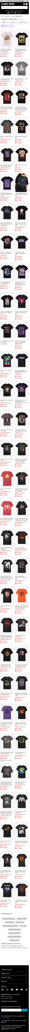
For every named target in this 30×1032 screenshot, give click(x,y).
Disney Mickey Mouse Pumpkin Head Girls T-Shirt (20, 872)
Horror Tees (23, 926)
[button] (2, 4)
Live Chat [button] (16, 994)
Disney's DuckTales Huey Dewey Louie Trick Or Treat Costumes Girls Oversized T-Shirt (21, 519)
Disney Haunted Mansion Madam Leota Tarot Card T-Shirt (21, 694)
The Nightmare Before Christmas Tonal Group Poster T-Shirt (21, 431)
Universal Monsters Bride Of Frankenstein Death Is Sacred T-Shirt (21, 490)
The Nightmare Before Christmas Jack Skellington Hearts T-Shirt (21, 401)
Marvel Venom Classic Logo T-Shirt (20, 812)
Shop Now (21, 1)
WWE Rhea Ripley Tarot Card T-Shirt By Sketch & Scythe (6, 194)
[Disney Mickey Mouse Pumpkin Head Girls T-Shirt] (22, 860)
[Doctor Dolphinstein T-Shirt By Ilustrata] (7, 271)
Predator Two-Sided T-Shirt (6, 371)
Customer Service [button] (6, 969)
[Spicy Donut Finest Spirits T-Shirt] (7, 389)
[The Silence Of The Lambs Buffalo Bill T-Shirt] (7, 68)
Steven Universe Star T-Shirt (6, 489)
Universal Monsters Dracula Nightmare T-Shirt (21, 548)
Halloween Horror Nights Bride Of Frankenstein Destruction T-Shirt (21, 460)
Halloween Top (20, 922)
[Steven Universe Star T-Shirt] (7, 478)
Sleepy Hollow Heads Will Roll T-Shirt (7, 548)
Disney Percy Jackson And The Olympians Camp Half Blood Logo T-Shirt (21, 607)
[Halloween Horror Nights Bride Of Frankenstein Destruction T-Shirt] (22, 448)
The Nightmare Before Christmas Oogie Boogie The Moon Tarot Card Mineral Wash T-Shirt (7, 813)
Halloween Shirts (9, 922)
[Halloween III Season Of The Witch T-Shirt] (7, 682)
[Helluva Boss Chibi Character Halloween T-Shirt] (22, 242)
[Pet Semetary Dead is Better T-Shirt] (7, 889)
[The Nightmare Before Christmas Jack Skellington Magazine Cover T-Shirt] (22, 271)
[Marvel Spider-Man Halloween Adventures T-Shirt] (22, 565)
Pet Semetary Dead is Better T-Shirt (6, 901)
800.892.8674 (4, 1028)
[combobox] (14, 7)
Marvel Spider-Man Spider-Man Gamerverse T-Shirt (7, 519)
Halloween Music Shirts (14, 929)
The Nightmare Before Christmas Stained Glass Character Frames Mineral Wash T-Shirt (21, 108)
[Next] (27, 1)
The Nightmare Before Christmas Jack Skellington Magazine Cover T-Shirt (20, 283)
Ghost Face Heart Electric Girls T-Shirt (7, 430)
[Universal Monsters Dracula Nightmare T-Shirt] (22, 537)
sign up (24, 1010)
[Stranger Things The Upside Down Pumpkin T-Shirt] (22, 712)
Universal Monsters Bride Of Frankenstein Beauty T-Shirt (21, 842)
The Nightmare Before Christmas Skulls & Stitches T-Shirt (6, 50)
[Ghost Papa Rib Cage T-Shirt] (22, 126)
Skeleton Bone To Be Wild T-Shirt (7, 460)
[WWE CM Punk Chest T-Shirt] (22, 154)
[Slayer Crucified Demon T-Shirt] (7, 126)
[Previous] (1, 1)
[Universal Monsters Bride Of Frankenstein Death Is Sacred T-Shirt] (22, 478)
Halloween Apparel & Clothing (10, 926)
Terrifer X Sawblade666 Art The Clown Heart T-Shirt (6, 312)
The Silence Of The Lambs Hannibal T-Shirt (21, 79)
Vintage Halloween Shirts (14, 936)
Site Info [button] (3, 981)
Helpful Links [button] (5, 973)
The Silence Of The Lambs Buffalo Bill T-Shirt (7, 79)
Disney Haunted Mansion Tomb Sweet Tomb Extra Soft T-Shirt (7, 724)
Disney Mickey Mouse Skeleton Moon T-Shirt (6, 665)
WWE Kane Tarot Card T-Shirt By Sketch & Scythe (7, 107)
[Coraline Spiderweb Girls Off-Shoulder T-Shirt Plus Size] (22, 182)
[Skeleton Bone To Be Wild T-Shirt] (7, 448)
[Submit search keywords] (2, 7)
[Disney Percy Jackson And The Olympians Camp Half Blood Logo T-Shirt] (22, 595)
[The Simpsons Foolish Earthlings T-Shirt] (22, 771)
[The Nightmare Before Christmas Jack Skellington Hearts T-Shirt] (22, 389)
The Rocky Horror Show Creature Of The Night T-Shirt (21, 901)
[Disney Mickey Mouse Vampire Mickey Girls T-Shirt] (7, 860)
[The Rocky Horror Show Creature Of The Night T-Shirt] (22, 889)
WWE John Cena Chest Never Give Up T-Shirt (6, 253)
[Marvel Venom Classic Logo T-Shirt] (22, 801)
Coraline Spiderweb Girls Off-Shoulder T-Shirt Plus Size (21, 194)
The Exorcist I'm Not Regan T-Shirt (20, 636)
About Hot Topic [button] (6, 977)
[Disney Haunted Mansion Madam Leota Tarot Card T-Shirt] (22, 682)
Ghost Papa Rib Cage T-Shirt (21, 137)
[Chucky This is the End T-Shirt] (7, 595)
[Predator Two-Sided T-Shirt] (7, 360)
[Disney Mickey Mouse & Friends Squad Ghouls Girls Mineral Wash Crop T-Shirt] (7, 771)
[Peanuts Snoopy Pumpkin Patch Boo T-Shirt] (7, 741)
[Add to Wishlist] (13, 31)
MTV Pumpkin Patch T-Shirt (6, 842)
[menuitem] (27, 4)
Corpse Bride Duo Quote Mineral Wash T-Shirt (6, 165)
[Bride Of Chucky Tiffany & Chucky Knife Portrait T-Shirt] (22, 301)
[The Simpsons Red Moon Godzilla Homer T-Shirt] (22, 654)
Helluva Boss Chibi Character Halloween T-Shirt (21, 253)
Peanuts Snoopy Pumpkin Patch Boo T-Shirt (7, 753)
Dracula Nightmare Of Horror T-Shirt (20, 753)
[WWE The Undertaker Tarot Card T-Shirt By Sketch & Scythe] (22, 330)
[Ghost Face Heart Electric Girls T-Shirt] (7, 419)
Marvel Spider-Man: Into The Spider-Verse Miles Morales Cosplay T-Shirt (6, 636)
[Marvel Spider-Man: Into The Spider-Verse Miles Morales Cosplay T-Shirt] (7, 624)
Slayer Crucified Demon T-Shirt (7, 137)
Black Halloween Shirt (14, 933)
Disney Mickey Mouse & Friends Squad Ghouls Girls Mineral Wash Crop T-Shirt (7, 783)
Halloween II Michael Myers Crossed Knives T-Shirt (21, 224)
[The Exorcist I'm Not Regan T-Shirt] (22, 624)
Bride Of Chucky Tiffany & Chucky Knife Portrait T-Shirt (21, 312)
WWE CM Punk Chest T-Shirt (21, 165)
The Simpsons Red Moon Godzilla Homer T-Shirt (21, 665)
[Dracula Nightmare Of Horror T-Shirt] (22, 741)
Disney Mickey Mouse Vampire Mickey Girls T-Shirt (6, 872)
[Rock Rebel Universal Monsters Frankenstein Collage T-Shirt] (22, 38)
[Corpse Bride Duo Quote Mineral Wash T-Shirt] (7, 154)
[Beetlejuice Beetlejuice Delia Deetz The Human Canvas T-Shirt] (7, 212)
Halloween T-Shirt (21, 918)
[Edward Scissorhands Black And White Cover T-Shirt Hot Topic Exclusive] (7, 565)
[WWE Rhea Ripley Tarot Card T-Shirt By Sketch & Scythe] (7, 182)
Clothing (12, 16)
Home (2, 16)
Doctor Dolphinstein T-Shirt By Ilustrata (6, 282)
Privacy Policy (6, 1017)
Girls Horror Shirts (14, 940)
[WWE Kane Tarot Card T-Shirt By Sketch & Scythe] (7, 96)
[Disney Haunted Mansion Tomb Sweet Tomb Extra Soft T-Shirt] (7, 712)
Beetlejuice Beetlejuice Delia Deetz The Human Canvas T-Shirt (6, 224)
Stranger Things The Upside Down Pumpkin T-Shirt (21, 724)
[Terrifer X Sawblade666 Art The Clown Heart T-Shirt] (7, 301)
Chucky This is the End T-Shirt (7, 606)
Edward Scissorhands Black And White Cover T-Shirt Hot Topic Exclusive (7, 577)
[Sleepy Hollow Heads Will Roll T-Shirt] (7, 537)
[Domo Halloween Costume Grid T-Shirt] (7, 330)
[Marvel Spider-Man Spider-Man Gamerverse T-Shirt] (7, 507)
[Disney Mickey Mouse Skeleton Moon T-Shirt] (7, 654)
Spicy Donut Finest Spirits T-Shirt (7, 400)
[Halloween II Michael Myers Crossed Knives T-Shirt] (22, 212)
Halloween (7, 16)
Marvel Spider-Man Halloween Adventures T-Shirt (21, 577)
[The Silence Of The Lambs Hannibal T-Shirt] (22, 68)
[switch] (7, 26)
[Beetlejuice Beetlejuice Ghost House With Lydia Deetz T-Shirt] (22, 360)
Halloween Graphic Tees (9, 918)
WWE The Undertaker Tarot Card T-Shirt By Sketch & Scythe (20, 342)
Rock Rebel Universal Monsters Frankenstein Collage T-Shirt (21, 50)
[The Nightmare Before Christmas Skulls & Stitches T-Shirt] (7, 38)
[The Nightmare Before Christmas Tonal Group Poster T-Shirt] (22, 419)
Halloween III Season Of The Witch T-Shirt (6, 694)
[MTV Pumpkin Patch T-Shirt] (7, 830)
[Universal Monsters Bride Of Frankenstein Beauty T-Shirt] (22, 830)
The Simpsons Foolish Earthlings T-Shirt (20, 782)
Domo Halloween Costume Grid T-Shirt (7, 341)
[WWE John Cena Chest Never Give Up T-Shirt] (7, 242)
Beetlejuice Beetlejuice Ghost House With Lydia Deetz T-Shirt (21, 372)
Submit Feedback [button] (12, 1001)
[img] (2, 989)
